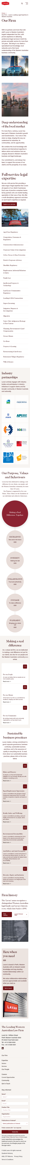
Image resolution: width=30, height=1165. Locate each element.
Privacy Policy (9, 1137)
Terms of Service (19, 1137)
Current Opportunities (8, 1077)
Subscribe (15, 1132)
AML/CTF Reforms (7, 1156)
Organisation (5, 1114)
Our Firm (5, 1055)
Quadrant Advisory (7, 1153)
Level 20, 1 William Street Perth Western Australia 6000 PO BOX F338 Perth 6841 (11, 1037)
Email (4, 1101)
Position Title (5, 1107)
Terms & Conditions (7, 1159)
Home (3, 13)
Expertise (5, 1060)
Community (5, 1080)
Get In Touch (6, 1083)
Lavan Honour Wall (18, 914)
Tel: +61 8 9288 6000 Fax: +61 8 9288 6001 (9, 1043)
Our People (5, 1069)
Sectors (4, 1063)
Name (4, 1094)
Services (4, 1066)
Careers (4, 1074)
